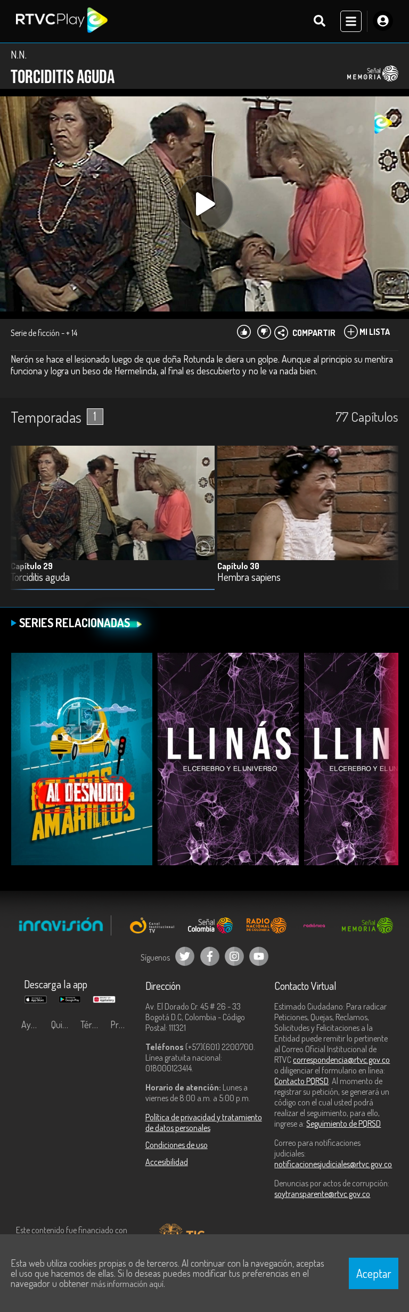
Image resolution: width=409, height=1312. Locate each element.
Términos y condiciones (92, 1024)
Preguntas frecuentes (122, 1024)
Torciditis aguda (40, 577)
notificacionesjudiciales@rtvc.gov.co (333, 1164)
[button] (385, 526)
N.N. (19, 54)
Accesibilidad (166, 1162)
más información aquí (127, 1283)
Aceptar (373, 1273)
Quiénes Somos (63, 1024)
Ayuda (33, 1024)
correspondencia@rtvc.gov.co (341, 1059)
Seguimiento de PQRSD (343, 1123)
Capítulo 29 (32, 566)
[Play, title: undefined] (204, 204)
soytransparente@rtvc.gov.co (322, 1193)
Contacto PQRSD (301, 1081)
